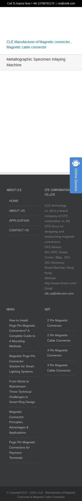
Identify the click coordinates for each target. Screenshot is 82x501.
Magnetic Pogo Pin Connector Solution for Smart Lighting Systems (22, 363)
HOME (13, 201)
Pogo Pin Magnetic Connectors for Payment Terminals (22, 449)
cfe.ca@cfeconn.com (59, 293)
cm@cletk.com (66, 3)
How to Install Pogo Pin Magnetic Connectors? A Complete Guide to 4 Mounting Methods (22, 333)
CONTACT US (19, 230)
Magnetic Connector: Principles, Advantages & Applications (18, 422)
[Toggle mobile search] (66, 15)
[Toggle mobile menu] (73, 15)
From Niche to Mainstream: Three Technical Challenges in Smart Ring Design (22, 392)
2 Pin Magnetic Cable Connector (59, 337)
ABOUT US (17, 210)
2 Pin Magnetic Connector (57, 323)
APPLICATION (19, 220)
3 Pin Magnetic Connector (57, 353)
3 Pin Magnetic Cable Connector (59, 367)
